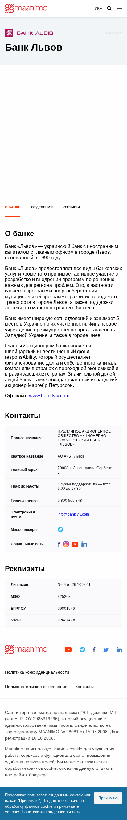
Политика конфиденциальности (37, 672)
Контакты (84, 686)
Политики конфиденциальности (51, 812)
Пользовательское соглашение (36, 686)
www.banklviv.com (49, 395)
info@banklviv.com (73, 514)
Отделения (42, 207)
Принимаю (108, 798)
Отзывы (71, 207)
